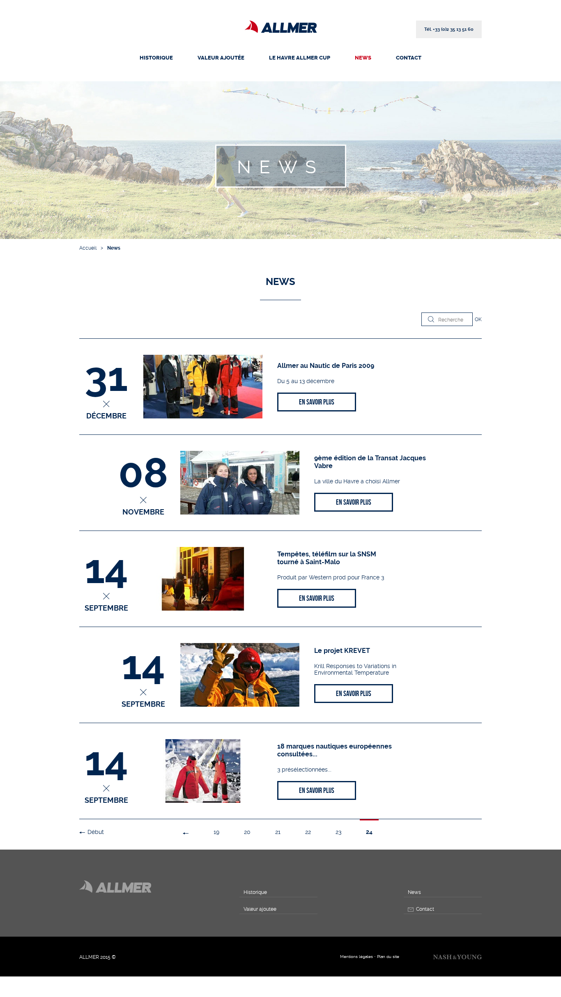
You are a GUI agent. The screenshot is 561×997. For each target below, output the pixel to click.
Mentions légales (356, 956)
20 (247, 832)
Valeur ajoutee (260, 909)
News (363, 58)
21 (277, 832)
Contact (408, 58)
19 (216, 832)
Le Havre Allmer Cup (299, 58)
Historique (156, 58)
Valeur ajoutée (221, 58)
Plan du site (388, 956)
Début (95, 832)
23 (338, 832)
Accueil (88, 248)
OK (478, 319)
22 (308, 832)
